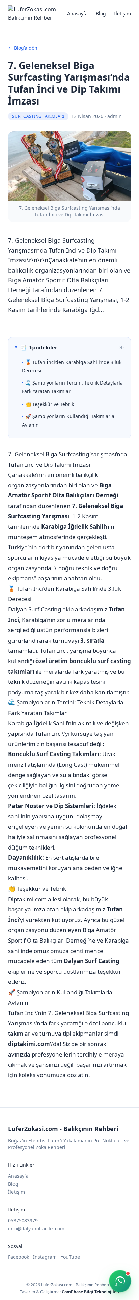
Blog (101, 13)
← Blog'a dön (22, 48)
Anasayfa (77, 13)
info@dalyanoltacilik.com (36, 1228)
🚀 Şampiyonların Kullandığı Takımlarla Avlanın (68, 420)
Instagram (45, 1257)
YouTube (70, 1257)
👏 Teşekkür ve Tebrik (49, 404)
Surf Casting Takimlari (38, 116)
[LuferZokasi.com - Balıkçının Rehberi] (37, 13)
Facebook (18, 1257)
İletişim (122, 13)
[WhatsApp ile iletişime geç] (120, 1281)
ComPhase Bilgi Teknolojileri (90, 1292)
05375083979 (23, 1220)
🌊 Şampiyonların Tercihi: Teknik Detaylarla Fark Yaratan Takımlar (72, 386)
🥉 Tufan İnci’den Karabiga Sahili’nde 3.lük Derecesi (71, 366)
